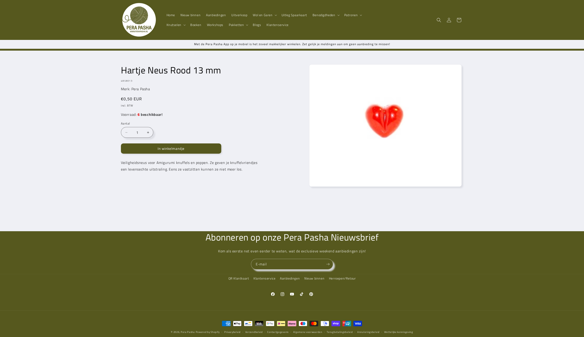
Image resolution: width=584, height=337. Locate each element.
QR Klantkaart (238, 278)
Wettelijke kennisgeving (398, 332)
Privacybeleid (232, 332)
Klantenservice (264, 278)
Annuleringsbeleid (368, 332)
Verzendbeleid (254, 332)
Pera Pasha (188, 332)
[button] (264, 15)
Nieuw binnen (314, 278)
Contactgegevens (278, 332)
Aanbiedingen (290, 278)
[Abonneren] (328, 264)
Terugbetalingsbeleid (340, 332)
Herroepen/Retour (342, 278)
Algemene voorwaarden (307, 332)
